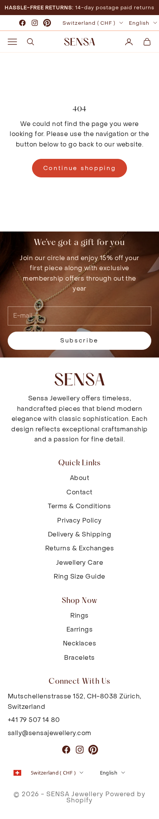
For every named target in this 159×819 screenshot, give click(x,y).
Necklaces (79, 643)
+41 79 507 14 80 (34, 720)
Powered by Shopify (105, 797)
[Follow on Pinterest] (47, 23)
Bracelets (79, 658)
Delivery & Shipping (79, 534)
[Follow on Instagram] (35, 23)
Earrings (79, 629)
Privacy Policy (79, 520)
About (79, 478)
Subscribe (79, 340)
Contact (79, 492)
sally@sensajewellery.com (49, 733)
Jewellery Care (79, 562)
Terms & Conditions (79, 506)
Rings (79, 615)
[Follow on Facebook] (22, 23)
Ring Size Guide (79, 576)
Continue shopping (79, 168)
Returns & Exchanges (79, 548)
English (139, 23)
